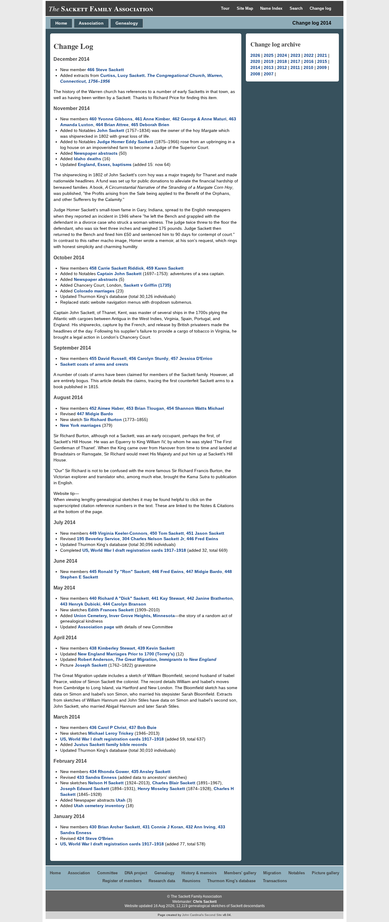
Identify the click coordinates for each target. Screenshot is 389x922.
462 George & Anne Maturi (199, 118)
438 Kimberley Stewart (112, 648)
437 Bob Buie (143, 727)
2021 (322, 55)
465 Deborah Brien (150, 124)
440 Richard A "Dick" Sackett (119, 598)
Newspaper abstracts (96, 153)
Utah (121, 800)
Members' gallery (240, 873)
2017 (295, 61)
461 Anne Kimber (152, 118)
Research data (162, 881)
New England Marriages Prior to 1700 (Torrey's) (126, 653)
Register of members (122, 881)
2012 (282, 67)
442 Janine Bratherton (210, 598)
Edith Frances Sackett (111, 609)
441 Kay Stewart (167, 598)
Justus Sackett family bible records (110, 744)
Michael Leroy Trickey (110, 733)
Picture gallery (325, 873)
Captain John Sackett (119, 273)
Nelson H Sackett (106, 782)
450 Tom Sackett (167, 533)
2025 (269, 55)
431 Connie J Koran (163, 826)
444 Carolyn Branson (124, 604)
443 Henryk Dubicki (80, 604)
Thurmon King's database (231, 881)
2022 (309, 55)
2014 (255, 67)
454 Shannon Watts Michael (195, 408)
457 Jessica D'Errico (191, 358)
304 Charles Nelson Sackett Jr (153, 538)
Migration (272, 873)
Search (297, 8)
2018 (282, 61)
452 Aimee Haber (106, 408)
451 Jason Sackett (205, 533)
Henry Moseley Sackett (161, 788)
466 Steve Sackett (105, 69)
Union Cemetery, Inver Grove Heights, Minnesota (124, 615)
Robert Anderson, (147, 659)
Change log (320, 8)
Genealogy (126, 23)
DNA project (136, 873)
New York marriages (80, 425)
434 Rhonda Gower (109, 771)
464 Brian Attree (112, 124)
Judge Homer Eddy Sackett (125, 141)
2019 (269, 61)
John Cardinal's (193, 915)
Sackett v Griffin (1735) (147, 285)
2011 (295, 67)
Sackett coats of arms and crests (94, 364)
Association (91, 23)
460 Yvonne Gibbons (111, 118)
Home (61, 23)
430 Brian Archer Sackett (114, 826)
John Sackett (110, 130)
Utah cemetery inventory (99, 805)
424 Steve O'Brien (95, 838)
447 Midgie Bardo (95, 413)
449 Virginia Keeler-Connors (118, 533)
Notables (296, 873)
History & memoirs (199, 873)
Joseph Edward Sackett (84, 788)
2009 (322, 67)
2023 (295, 55)
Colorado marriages (94, 290)
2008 (255, 73)
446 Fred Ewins (202, 538)
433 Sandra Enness (97, 777)
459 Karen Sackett (165, 268)
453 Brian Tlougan (145, 408)
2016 (309, 61)
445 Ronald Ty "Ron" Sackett (119, 571)
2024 (282, 55)
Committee (107, 873)
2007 (269, 73)
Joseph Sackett (91, 665)
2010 (308, 67)
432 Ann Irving (200, 826)
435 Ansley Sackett (150, 771)
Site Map (245, 8)
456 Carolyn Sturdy (148, 358)
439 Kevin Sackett (156, 648)
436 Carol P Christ (107, 727)
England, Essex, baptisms (105, 164)
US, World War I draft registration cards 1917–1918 (134, 550)
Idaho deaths (87, 158)
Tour (226, 8)
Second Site (213, 915)
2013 (269, 67)
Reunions (191, 881)
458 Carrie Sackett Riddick (116, 268)
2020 (255, 61)
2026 (255, 55)
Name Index (272, 8)
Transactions (275, 881)
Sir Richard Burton (103, 419)
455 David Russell (107, 358)
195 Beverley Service (98, 538)
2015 (322, 61)
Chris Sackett (205, 902)
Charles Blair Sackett (173, 782)
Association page (96, 626)
